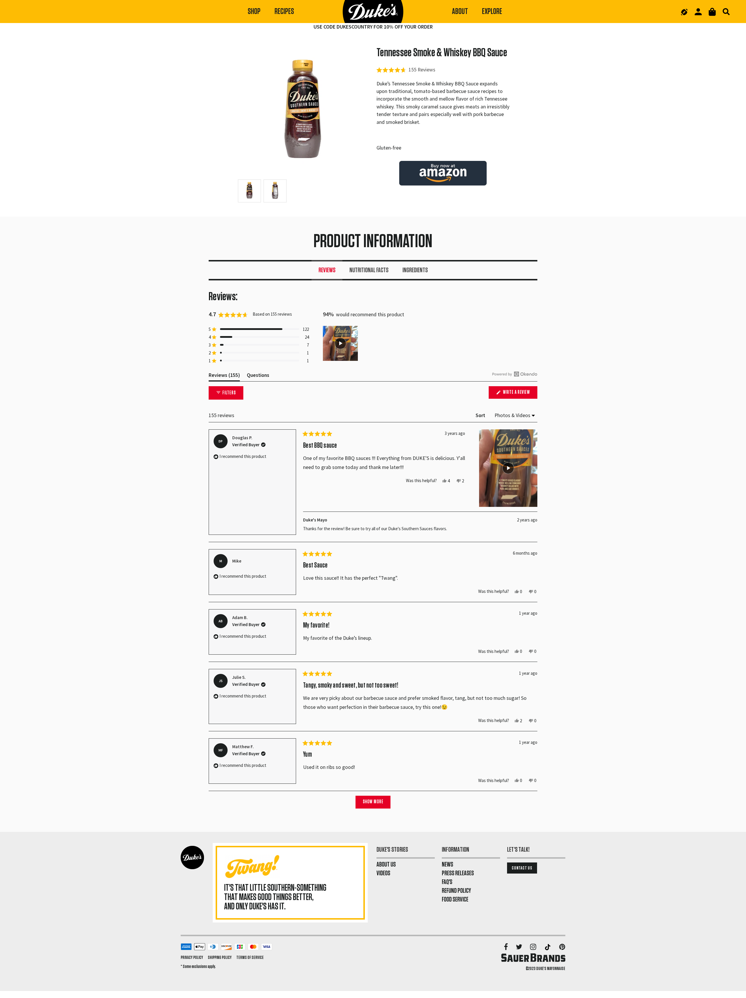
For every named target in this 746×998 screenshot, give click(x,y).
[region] (341, 343)
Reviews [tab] (224, 376)
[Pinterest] (562, 947)
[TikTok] (548, 947)
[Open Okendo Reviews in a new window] (514, 374)
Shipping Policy (220, 957)
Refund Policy (456, 890)
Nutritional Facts (368, 270)
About (460, 11)
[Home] (373, 11)
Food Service (455, 899)
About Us (386, 864)
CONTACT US (522, 868)
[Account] (698, 11)
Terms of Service (250, 957)
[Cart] (712, 11)
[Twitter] (519, 947)
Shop (254, 11)
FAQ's (447, 881)
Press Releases (458, 873)
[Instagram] (533, 947)
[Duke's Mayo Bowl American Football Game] (684, 11)
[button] (405, 69)
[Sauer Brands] (533, 957)
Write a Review (519, 394)
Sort (481, 415)
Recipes (284, 11)
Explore (492, 11)
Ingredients (415, 270)
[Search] (726, 11)
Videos (383, 873)
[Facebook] (506, 947)
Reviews (327, 270)
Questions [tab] (258, 376)
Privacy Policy (192, 957)
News (447, 864)
